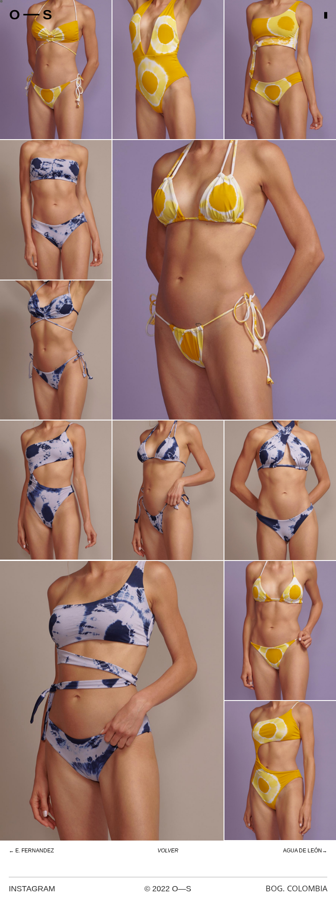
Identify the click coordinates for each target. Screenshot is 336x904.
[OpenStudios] (30, 15)
